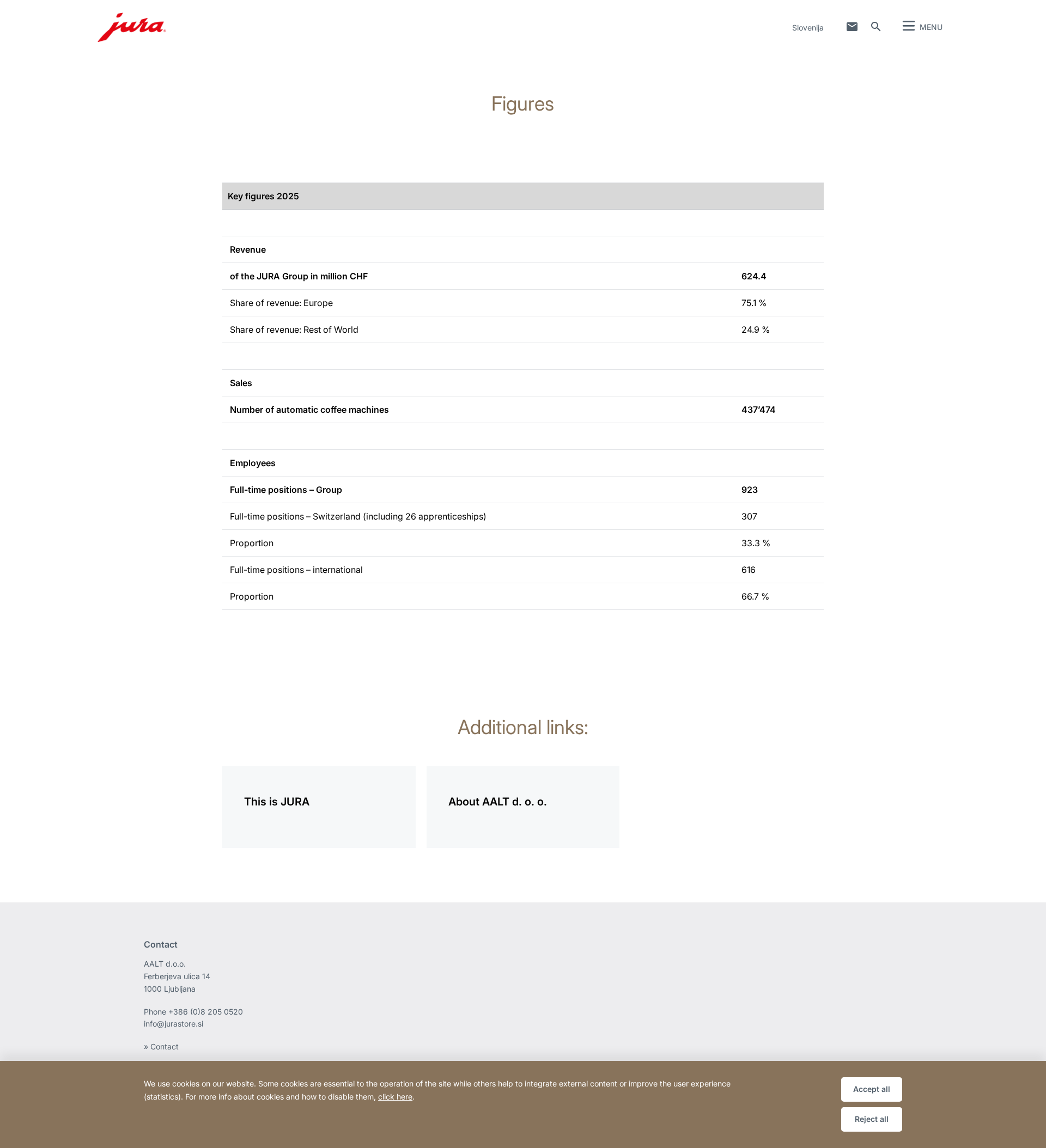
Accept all (871, 1089)
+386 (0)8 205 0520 (205, 1011)
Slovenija (808, 27)
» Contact (161, 1046)
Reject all (872, 1118)
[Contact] (852, 26)
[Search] (876, 26)
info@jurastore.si (173, 1023)
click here (395, 1096)
